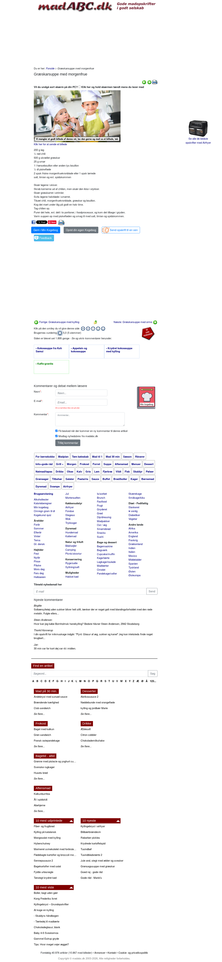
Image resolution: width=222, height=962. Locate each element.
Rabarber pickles (90, 837)
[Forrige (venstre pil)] (144, 82)
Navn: (38, 391)
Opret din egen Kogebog (81, 230)
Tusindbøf (86, 849)
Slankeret (134, 507)
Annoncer (99, 952)
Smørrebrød (103, 529)
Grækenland (136, 544)
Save (53, 222)
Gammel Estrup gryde (46, 938)
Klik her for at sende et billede (50, 144)
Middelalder (135, 559)
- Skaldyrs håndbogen (46, 915)
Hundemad (71, 532)
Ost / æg (102, 525)
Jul (67, 493)
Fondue (69, 511)
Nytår (37, 557)
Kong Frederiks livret (45, 898)
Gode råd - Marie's (91, 877)
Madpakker (103, 521)
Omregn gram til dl (44, 511)
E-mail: (38, 401)
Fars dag (39, 573)
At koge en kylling (44, 910)
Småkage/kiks (137, 497)
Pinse (37, 561)
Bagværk (102, 550)
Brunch (101, 497)
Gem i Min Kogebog (45, 230)
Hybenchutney (42, 843)
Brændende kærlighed (46, 702)
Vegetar (133, 519)
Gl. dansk (39, 544)
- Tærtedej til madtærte (46, 921)
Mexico (133, 555)
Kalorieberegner (43, 503)
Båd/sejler (71, 545)
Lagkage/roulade (106, 562)
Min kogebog (41, 507)
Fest (36, 553)
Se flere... (39, 714)
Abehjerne (39, 805)
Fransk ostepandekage (47, 740)
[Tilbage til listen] (95, 322)
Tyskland (134, 567)
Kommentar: (41, 414)
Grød (100, 513)
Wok (68, 519)
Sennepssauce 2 (43, 860)
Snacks (101, 532)
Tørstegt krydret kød (45, 877)
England (133, 536)
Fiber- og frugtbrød (44, 826)
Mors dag (39, 569)
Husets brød (41, 772)
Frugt (100, 505)
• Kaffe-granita (44, 363)
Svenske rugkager (44, 767)
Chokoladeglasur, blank (47, 927)
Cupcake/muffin (106, 554)
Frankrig (133, 540)
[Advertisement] (95, 38)
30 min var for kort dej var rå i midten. (55, 648)
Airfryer (69, 507)
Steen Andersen (43, 620)
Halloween (40, 577)
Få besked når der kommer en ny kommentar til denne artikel (92, 431)
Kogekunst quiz (42, 515)
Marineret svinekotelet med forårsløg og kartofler (55, 849)
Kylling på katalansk (45, 832)
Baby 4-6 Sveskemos (46, 933)
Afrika (132, 528)
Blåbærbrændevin (91, 832)
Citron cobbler (88, 735)
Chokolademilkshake (92, 740)
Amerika (133, 532)
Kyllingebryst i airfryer (93, 826)
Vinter (37, 536)
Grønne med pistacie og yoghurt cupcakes (55, 761)
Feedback (45, 238)
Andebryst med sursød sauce (50, 696)
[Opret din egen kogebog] (146, 398)
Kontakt (112, 952)
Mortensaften (72, 497)
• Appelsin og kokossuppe (79, 350)
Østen (132, 571)
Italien (132, 552)
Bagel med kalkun (44, 729)
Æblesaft (86, 729)
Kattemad (70, 536)
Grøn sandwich (42, 735)
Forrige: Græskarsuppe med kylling (59, 322)
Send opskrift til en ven (124, 230)
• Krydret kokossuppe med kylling (119, 350)
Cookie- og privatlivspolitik (133, 952)
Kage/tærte (103, 558)
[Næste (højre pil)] (149, 82)
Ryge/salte (71, 563)
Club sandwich (42, 708)
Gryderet (102, 509)
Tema (37, 540)
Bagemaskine (105, 546)
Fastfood (102, 501)
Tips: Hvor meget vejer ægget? (51, 944)
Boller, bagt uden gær (46, 893)
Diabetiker (134, 515)
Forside (50, 68)
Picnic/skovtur (73, 553)
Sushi (100, 536)
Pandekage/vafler (107, 573)
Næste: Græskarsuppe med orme (133, 322)
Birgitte (38, 605)
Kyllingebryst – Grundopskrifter (51, 904)
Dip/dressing (104, 517)
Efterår (37, 532)
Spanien (133, 563)
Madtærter (103, 565)
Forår (37, 524)
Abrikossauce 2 (89, 696)
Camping (70, 549)
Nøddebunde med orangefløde (98, 702)
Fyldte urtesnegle (43, 872)
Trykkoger (71, 523)
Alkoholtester (41, 499)
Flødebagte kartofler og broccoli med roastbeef (55, 855)
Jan (36, 644)
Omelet (101, 569)
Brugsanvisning (43, 494)
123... (153, 681)
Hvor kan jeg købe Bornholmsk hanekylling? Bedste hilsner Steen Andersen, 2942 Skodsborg (86, 623)
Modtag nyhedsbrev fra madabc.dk (78, 436)
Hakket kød (71, 576)
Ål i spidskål (40, 799)
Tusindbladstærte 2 (91, 855)
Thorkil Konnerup (43, 630)
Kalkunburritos (42, 793)
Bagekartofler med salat (47, 866)
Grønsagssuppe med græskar (98, 866)
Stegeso (70, 515)
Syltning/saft (72, 567)
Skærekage (135, 493)
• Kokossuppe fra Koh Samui (49, 350)
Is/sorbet (102, 493)
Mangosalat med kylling (47, 837)
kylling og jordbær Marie (94, 708)
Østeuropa (134, 575)
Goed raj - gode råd (92, 872)
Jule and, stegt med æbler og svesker (102, 860)
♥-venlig (133, 511)
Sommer (39, 528)
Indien (132, 548)
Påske (37, 565)
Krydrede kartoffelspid (93, 843)
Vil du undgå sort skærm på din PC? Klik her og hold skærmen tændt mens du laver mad (89, 87)
